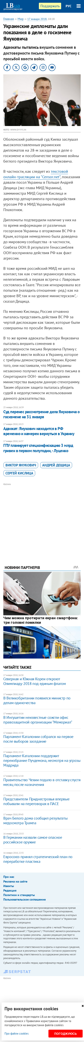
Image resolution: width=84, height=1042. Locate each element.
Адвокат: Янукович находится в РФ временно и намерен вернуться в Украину (38, 431)
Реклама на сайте (15, 881)
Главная (8, 19)
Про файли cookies (16, 1033)
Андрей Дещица (56, 465)
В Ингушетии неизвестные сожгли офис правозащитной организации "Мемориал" (37, 720)
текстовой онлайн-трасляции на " (35, 174)
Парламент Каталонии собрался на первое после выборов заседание (38, 739)
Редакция (9, 890)
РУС (68, 6)
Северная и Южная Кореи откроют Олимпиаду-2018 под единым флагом (34, 681)
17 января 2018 (37, 19)
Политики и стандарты (19, 895)
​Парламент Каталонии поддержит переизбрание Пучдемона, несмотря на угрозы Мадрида (41, 760)
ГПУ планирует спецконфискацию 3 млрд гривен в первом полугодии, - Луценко (38, 448)
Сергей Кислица (19, 473)
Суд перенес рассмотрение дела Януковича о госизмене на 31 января (41, 414)
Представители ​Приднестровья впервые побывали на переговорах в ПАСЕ (36, 801)
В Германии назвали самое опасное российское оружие (32, 840)
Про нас (8, 877)
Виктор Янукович (20, 465)
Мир (21, 19)
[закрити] (83, 1005)
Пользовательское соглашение (24, 899)
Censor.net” (51, 176)
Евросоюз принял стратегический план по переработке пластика (37, 859)
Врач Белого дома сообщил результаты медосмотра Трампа (35, 820)
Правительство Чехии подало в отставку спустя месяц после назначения (41, 782)
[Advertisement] (42, 519)
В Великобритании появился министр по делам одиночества (37, 700)
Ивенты (8, 886)
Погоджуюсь (65, 1033)
